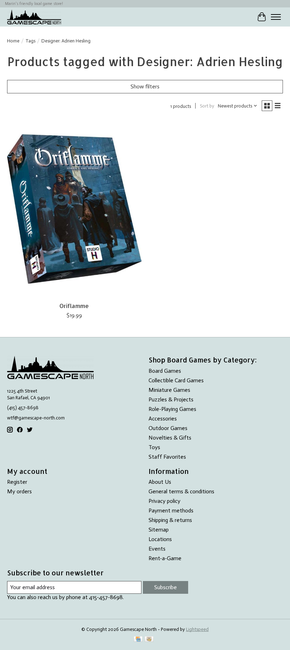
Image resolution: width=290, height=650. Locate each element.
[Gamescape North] (34, 17)
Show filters (145, 86)
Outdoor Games (168, 428)
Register (17, 481)
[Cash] (149, 639)
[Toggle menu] (276, 17)
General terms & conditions (181, 491)
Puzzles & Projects (171, 399)
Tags (30, 40)
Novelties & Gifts (170, 437)
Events (157, 548)
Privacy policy (164, 501)
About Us (160, 481)
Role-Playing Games (172, 409)
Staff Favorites (167, 456)
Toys (154, 447)
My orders (19, 491)
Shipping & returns (170, 520)
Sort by (207, 106)
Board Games (165, 370)
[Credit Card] (138, 639)
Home (13, 40)
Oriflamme (74, 305)
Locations (160, 539)
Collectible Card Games (176, 380)
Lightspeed (197, 629)
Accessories (163, 418)
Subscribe (165, 587)
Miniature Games (169, 390)
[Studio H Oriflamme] (74, 209)
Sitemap (159, 529)
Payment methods (171, 510)
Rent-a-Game (165, 558)
